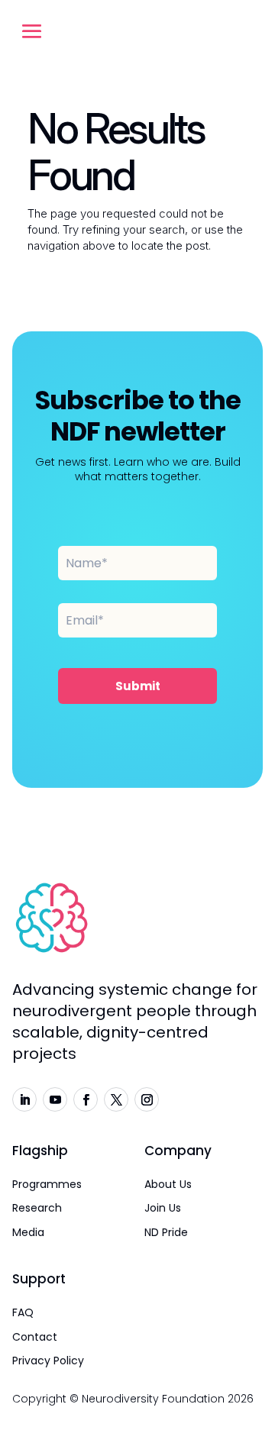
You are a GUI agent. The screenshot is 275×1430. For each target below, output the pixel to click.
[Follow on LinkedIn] (24, 1099)
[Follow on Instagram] (146, 1099)
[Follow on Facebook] (85, 1099)
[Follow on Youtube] (55, 1099)
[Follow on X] (116, 1099)
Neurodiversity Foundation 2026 (168, 1398)
